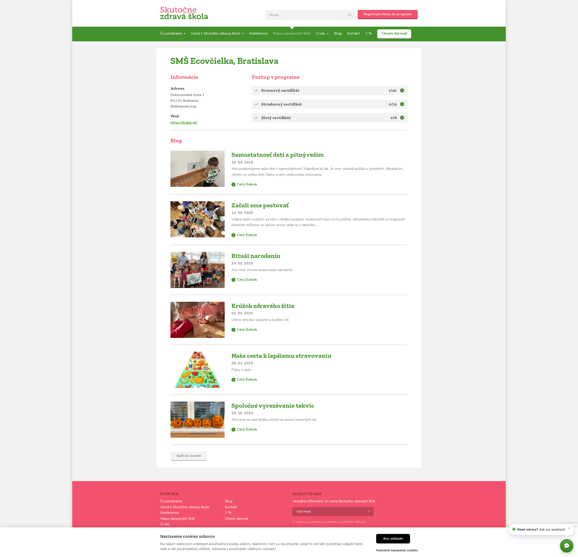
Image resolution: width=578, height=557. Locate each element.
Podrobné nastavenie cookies (397, 550)
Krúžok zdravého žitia (262, 305)
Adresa (177, 88)
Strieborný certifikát (281, 104)
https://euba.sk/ (184, 122)
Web (174, 116)
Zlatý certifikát (276, 117)
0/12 (393, 104)
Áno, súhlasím (393, 538)
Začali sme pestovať (260, 205)
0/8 (393, 117)
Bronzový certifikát (280, 90)
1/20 (393, 90)
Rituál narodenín (255, 256)
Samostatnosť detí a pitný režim (277, 154)
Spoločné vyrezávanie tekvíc (272, 405)
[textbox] (310, 15)
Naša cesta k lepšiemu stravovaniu (281, 355)
